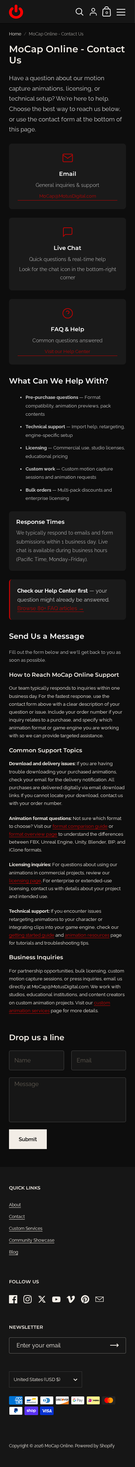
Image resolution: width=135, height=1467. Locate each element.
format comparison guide (80, 826)
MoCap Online (59, 1445)
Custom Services (25, 1228)
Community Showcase (31, 1240)
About (15, 1204)
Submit (28, 1139)
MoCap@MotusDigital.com (67, 196)
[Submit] (114, 1345)
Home (15, 34)
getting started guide (31, 935)
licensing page (25, 880)
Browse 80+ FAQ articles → (50, 608)
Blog (13, 1252)
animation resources (87, 935)
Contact (17, 1216)
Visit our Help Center (67, 351)
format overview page (33, 834)
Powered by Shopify (95, 1445)
